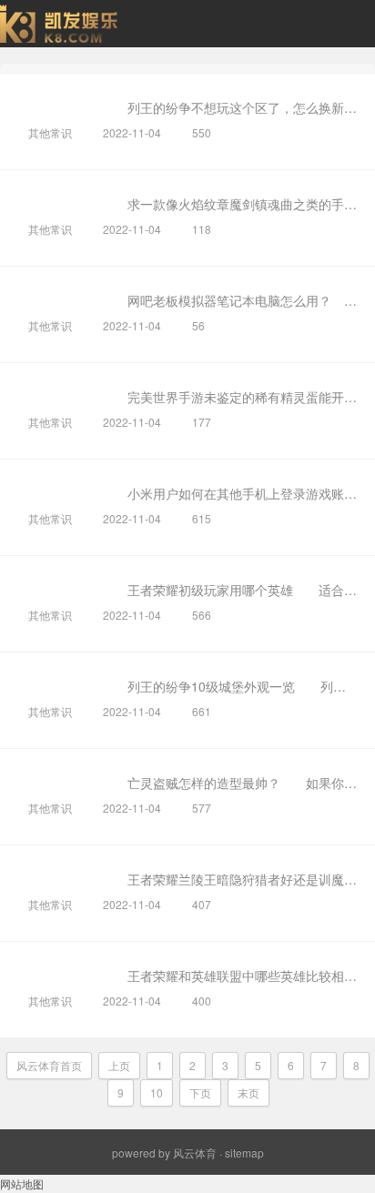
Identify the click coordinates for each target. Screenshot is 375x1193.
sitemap (244, 1152)
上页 (119, 1065)
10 (156, 1092)
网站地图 (22, 1183)
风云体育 (195, 1152)
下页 (200, 1092)
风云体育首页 (49, 1065)
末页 (248, 1092)
